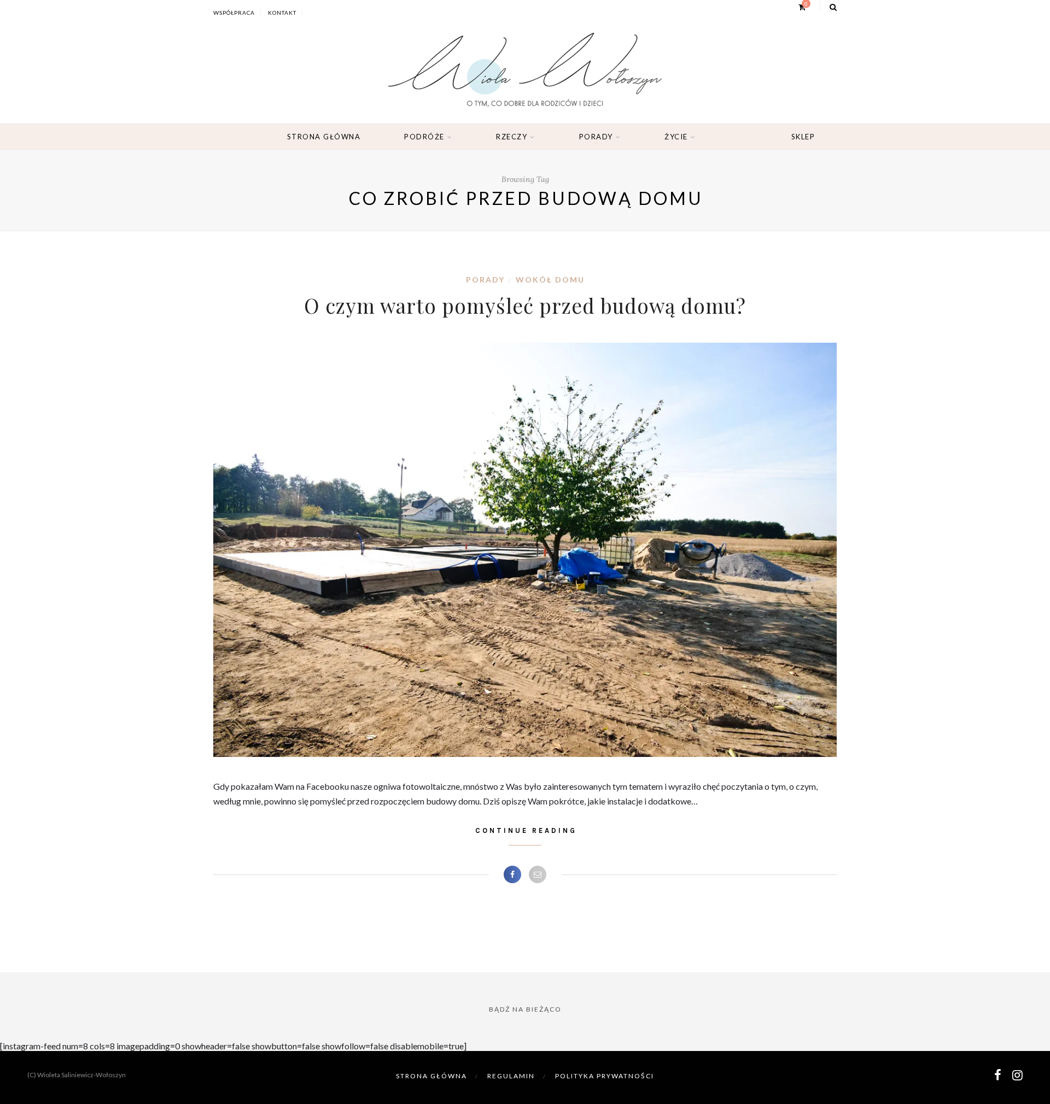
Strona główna (324, 136)
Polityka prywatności (604, 1076)
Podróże (424, 136)
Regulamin (511, 1076)
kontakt (282, 12)
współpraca (234, 12)
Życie (676, 136)
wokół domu (550, 279)
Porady (596, 136)
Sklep (803, 136)
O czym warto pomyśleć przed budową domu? (525, 305)
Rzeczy (511, 136)
